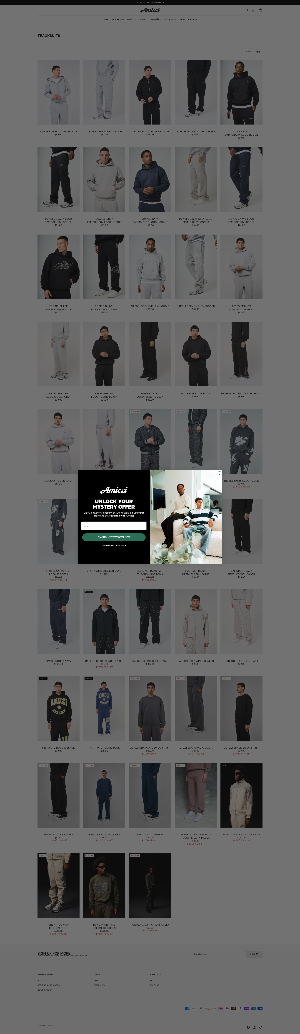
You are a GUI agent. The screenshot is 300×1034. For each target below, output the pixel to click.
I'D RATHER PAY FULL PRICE (114, 546)
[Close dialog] (219, 473)
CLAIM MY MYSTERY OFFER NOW (114, 537)
